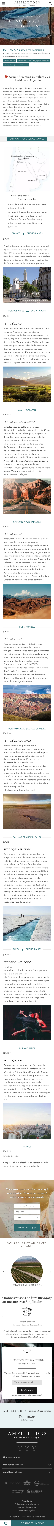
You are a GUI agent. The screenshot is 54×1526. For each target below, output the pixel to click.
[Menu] (3, 4)
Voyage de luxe (10, 61)
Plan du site (27, 1501)
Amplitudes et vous (12, 1472)
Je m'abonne (27, 1390)
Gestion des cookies (27, 1507)
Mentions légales (27, 1511)
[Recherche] (50, 4)
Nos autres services (13, 1465)
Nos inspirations (11, 1457)
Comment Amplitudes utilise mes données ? (27, 1395)
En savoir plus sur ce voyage (27, 139)
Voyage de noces (24, 61)
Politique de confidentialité (27, 1504)
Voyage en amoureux (41, 61)
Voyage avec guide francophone (16, 65)
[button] (5, 1523)
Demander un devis (32, 1523)
